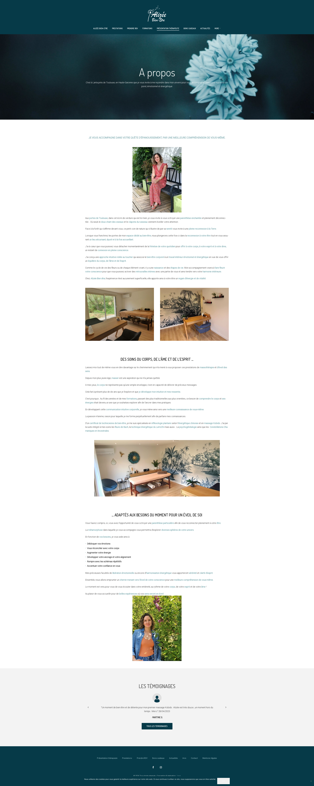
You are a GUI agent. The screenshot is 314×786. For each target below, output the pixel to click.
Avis (184, 758)
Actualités (205, 28)
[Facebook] (153, 767)
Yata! (179, 776)
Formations (147, 28)
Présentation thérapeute (168, 28)
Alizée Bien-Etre (100, 28)
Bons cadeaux (190, 28)
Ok (223, 781)
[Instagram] (161, 767)
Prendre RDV (132, 28)
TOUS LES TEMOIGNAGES (157, 726)
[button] (226, 707)
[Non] (311, 781)
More (217, 28)
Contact (194, 758)
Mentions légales (210, 758)
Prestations (117, 28)
